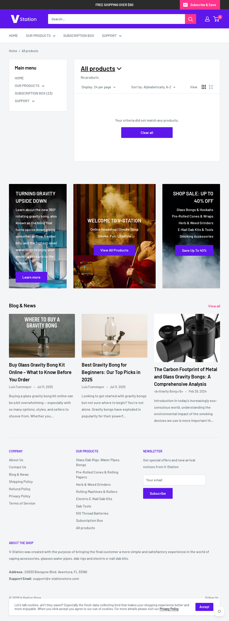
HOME (13, 35)
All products (30, 51)
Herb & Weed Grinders (93, 484)
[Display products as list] (211, 87)
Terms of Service (22, 503)
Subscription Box (89, 520)
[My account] (207, 19)
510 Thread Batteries (92, 513)
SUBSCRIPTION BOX (78, 35)
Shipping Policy (21, 481)
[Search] (190, 19)
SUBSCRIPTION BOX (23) (33, 93)
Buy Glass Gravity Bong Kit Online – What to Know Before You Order (40, 372)
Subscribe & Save (203, 5)
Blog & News (19, 474)
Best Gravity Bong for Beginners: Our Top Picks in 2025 (111, 372)
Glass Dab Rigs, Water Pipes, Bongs (98, 462)
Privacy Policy (19, 496)
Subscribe (158, 493)
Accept (204, 607)
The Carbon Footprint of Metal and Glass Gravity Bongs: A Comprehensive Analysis (185, 376)
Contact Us (17, 467)
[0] (216, 19)
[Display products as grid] (204, 87)
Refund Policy (20, 489)
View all (214, 306)
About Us (16, 460)
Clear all (147, 132)
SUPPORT (109, 35)
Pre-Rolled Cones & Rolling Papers (97, 474)
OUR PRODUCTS (38, 35)
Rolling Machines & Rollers (96, 491)
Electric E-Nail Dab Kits (94, 498)
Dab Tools (83, 506)
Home (13, 51)
